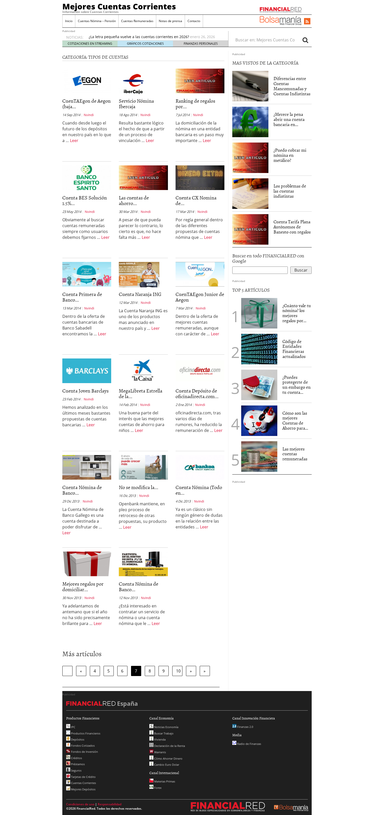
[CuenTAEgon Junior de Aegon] (200, 274)
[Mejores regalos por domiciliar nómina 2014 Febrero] (86, 563)
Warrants (159, 752)
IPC (72, 727)
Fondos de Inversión (84, 752)
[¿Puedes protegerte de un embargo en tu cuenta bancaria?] (259, 385)
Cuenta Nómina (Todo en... (199, 489)
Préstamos (77, 764)
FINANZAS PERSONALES (201, 43)
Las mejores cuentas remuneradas (294, 453)
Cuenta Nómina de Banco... (82, 489)
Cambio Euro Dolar (166, 764)
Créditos (76, 758)
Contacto (194, 21)
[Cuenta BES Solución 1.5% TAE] (86, 177)
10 (178, 671)
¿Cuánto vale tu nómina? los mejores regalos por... (296, 313)
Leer (74, 140)
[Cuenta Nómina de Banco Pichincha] (143, 563)
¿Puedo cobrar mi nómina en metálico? (290, 155)
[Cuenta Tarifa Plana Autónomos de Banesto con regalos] (250, 229)
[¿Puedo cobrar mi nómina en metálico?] (250, 157)
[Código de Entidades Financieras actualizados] (259, 348)
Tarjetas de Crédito (83, 777)
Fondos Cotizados (82, 745)
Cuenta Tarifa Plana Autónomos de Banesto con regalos (292, 226)
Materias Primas (164, 781)
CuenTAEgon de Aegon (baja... (86, 103)
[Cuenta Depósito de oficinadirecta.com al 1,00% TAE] (200, 370)
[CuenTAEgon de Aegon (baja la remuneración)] (86, 80)
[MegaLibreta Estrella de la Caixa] (143, 370)
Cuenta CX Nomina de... (196, 200)
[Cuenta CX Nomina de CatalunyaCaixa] (200, 177)
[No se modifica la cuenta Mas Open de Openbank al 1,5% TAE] (143, 467)
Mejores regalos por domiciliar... (83, 586)
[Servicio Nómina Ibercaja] (133, 81)
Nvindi (89, 115)
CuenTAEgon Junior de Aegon (200, 296)
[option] (154, 37)
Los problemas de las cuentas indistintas (290, 190)
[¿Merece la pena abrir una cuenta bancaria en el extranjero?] (250, 121)
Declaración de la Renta (169, 746)
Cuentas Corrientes (83, 783)
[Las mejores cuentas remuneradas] (259, 456)
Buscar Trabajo (163, 733)
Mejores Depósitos (82, 789)
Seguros (75, 770)
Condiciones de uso (80, 804)
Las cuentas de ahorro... (134, 200)
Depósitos (77, 739)
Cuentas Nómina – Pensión (97, 21)
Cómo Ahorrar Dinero (167, 758)
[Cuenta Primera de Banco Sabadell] (86, 274)
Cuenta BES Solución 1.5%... (84, 200)
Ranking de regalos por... (195, 103)
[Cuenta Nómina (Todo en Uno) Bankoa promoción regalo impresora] (200, 467)
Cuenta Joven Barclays (85, 390)
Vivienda (159, 739)
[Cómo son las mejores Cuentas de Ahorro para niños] (259, 420)
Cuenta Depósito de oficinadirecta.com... (197, 393)
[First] (67, 671)
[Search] (305, 40)
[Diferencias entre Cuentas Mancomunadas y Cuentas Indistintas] (250, 86)
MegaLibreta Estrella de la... (140, 393)
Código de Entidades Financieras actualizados (294, 349)
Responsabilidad (109, 804)
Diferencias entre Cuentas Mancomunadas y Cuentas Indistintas (292, 86)
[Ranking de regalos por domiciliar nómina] (200, 80)
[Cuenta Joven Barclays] (86, 370)
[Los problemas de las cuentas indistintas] (250, 193)
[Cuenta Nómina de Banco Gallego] (86, 467)
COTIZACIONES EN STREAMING (90, 43)
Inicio (69, 21)
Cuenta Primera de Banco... (82, 296)
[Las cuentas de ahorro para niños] (143, 177)
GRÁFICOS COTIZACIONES (145, 43)
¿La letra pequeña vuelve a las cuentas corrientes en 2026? (139, 36)
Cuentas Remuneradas (137, 21)
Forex (157, 788)
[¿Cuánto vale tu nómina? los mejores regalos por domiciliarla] (259, 313)
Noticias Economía (165, 727)
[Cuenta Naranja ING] (139, 274)
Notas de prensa (170, 21)
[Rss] (307, 21)
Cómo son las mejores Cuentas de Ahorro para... (295, 420)
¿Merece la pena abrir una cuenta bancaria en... (289, 119)
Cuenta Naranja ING (140, 294)
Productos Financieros (85, 733)
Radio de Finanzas (248, 744)
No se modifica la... (138, 487)
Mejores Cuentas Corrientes (119, 6)
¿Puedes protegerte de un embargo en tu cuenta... (296, 385)
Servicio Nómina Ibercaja (136, 103)
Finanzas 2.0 (244, 727)
